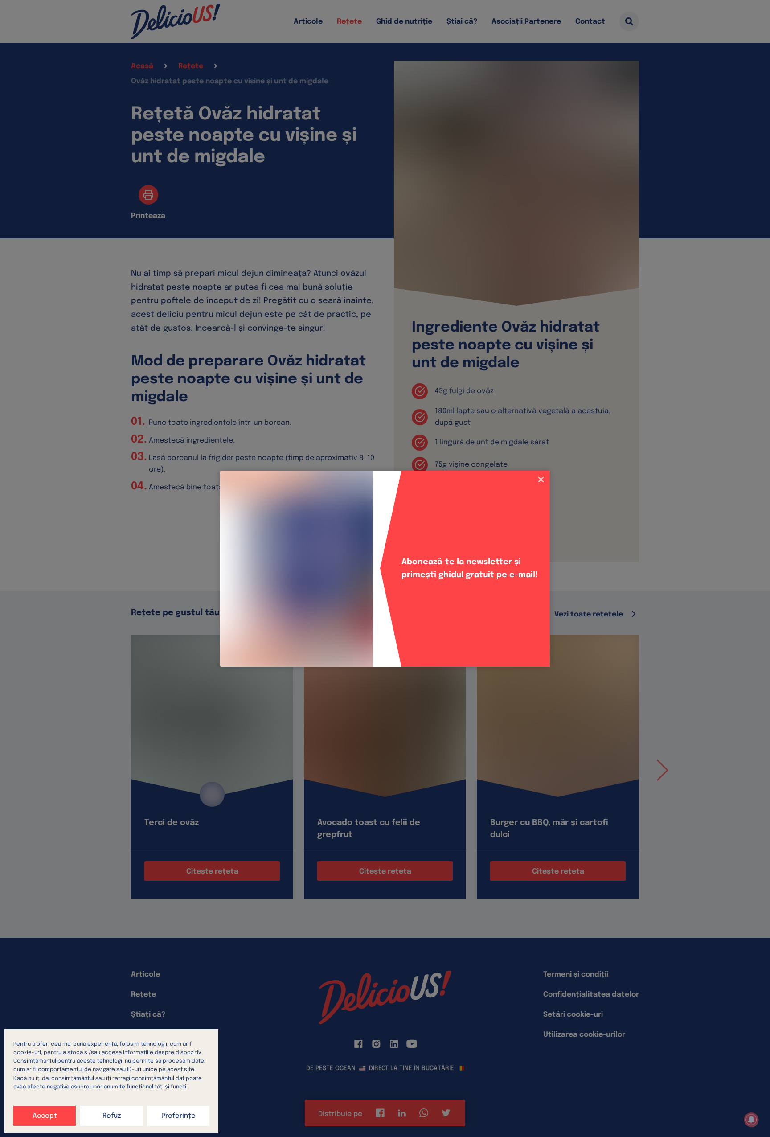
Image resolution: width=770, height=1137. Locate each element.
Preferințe (178, 1116)
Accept (45, 1116)
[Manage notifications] (751, 1119)
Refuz (111, 1116)
